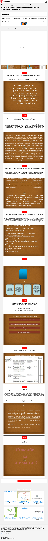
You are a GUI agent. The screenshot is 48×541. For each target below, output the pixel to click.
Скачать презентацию (24, 481)
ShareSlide (7, 1)
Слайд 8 (24, 386)
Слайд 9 (24, 437)
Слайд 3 (24, 166)
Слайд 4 (24, 211)
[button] (46, 32)
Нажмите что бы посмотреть (9, 538)
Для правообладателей (6, 531)
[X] (25, 24)
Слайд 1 (24, 72)
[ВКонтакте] (21, 24)
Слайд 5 (24, 259)
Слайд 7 (24, 348)
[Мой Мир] (26, 24)
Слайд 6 (24, 300)
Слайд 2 (24, 115)
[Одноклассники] (23, 24)
